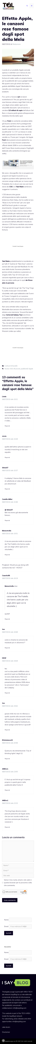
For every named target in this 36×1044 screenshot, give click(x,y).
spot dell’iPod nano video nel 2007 (19, 126)
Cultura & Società (11, 366)
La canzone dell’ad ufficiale (12, 222)
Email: (6, 926)
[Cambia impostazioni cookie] (3, 1040)
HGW (4, 658)
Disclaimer (6, 1032)
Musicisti (17, 369)
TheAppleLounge (8, 992)
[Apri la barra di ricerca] (27, 5)
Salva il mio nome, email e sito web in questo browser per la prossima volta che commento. (18, 882)
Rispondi (7, 426)
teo (3, 629)
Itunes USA (9, 369)
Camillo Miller (7, 499)
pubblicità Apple (27, 369)
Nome (6, 920)
